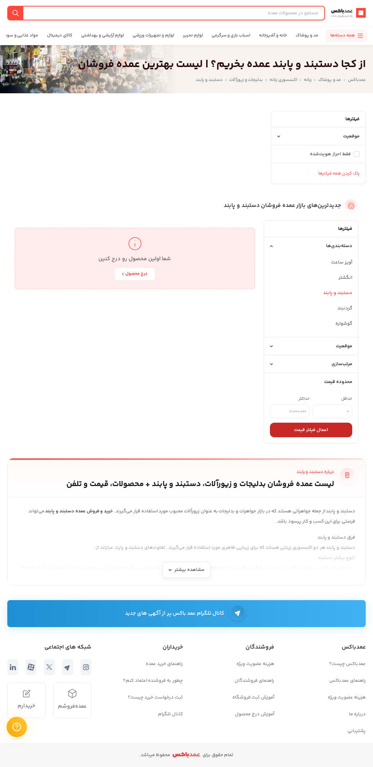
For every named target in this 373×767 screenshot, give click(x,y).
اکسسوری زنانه (283, 80)
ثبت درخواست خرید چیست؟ (155, 697)
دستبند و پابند (337, 293)
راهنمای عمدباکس (347, 680)
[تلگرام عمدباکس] (67, 667)
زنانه (307, 80)
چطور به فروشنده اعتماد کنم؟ (153, 680)
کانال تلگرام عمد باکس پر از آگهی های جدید (174, 613)
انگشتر (345, 277)
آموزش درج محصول (254, 714)
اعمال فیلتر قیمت (311, 430)
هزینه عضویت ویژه (347, 697)
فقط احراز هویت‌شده (330, 154)
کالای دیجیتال (59, 35)
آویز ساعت (341, 262)
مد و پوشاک (307, 35)
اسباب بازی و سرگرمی (231, 35)
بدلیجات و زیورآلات (246, 80)
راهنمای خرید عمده (164, 664)
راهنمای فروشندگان (254, 680)
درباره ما (357, 714)
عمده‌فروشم (72, 706)
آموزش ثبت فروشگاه (253, 697)
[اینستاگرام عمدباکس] (86, 667)
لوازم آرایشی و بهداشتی (102, 35)
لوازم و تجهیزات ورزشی (153, 35)
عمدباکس (357, 80)
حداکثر (304, 399)
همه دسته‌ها (342, 35)
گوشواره (343, 323)
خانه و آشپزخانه (273, 35)
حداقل (346, 399)
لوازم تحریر (193, 35)
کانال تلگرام (170, 714)
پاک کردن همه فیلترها (339, 173)
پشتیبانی (357, 731)
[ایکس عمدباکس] (49, 667)
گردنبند (344, 308)
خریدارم (26, 706)
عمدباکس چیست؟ (347, 664)
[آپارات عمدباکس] (30, 667)
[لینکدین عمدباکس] (12, 667)
